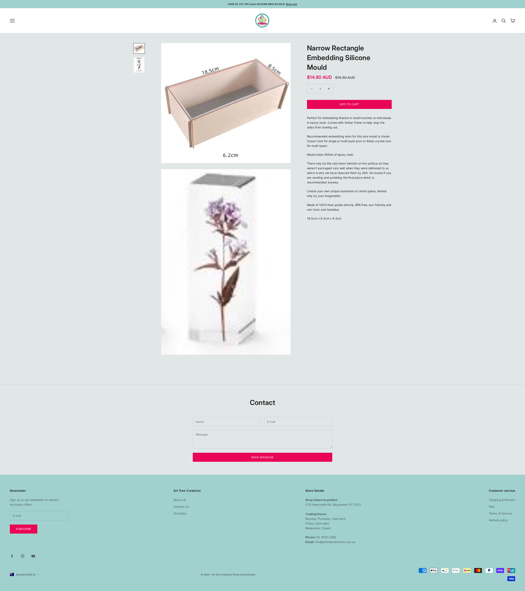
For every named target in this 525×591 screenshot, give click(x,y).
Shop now (291, 4)
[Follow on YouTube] (33, 556)
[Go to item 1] (139, 48)
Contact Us (181, 506)
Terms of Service (500, 513)
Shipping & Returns (502, 500)
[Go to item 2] (139, 65)
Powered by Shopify (244, 574)
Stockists (179, 513)
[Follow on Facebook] (12, 556)
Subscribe (23, 528)
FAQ (491, 506)
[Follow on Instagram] (23, 556)
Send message (262, 457)
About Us (179, 500)
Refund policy (498, 520)
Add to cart (349, 104)
